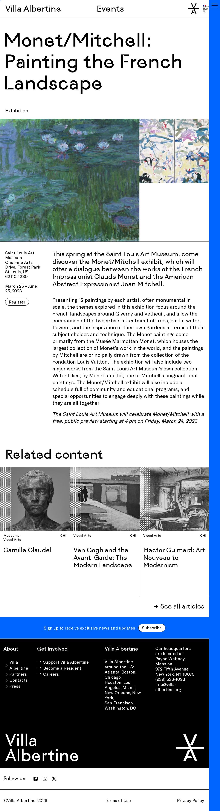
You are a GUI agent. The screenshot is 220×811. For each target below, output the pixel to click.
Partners (18, 674)
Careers (51, 674)
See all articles (182, 606)
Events (110, 8)
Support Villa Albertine (66, 662)
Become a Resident (62, 668)
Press (14, 686)
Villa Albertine (33, 8)
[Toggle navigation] (214, 5)
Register (17, 301)
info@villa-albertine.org (168, 687)
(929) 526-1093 (170, 679)
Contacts (18, 680)
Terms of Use (118, 800)
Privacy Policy (190, 800)
